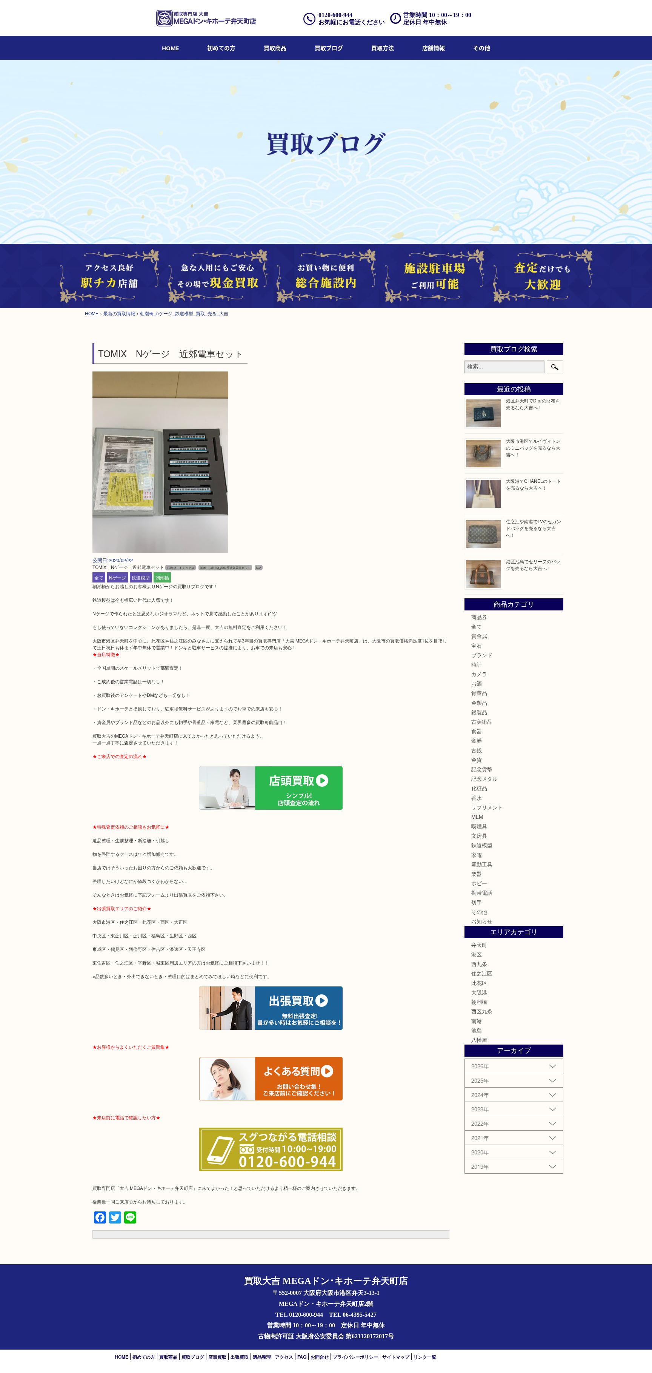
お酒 (476, 683)
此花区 (479, 982)
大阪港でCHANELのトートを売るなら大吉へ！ (533, 484)
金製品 (479, 702)
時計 (476, 664)
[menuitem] (170, 48)
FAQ (301, 1356)
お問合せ (320, 1356)
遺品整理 (262, 1356)
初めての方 (221, 48)
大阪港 (479, 992)
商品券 (479, 617)
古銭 (476, 750)
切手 (476, 902)
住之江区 (481, 973)
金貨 (476, 759)
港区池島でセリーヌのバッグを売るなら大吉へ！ (533, 564)
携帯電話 (481, 892)
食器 (476, 731)
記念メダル (484, 778)
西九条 (479, 964)
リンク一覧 (425, 1356)
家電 (476, 854)
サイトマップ (395, 1356)
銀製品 (479, 712)
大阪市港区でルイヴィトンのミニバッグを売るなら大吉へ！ (533, 448)
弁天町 (479, 944)
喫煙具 (479, 826)
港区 (476, 954)
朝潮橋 (162, 577)
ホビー (479, 883)
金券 (476, 740)
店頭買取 (217, 1356)
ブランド (481, 655)
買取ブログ (329, 48)
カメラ (479, 674)
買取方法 (382, 48)
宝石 (476, 645)
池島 (476, 1030)
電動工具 (481, 864)
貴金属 (479, 636)
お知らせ (481, 921)
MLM (477, 816)
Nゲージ (117, 577)
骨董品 (479, 693)
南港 (476, 1021)
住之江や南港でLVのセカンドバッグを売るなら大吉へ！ (533, 528)
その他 (479, 911)
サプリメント (487, 807)
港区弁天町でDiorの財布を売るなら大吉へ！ (533, 403)
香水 (476, 797)
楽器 (476, 873)
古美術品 (481, 721)
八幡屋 (479, 1039)
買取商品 (275, 48)
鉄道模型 (141, 577)
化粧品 (479, 788)
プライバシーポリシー (355, 1356)
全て (98, 577)
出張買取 (240, 1356)
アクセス (284, 1356)
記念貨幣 (481, 769)
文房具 (479, 835)
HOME (170, 48)
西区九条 (481, 1011)
